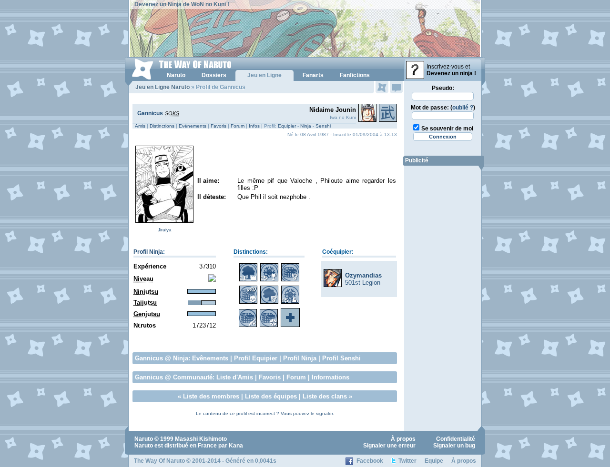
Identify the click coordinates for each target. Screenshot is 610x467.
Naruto (143, 439)
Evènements (192, 126)
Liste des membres (211, 396)
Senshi (323, 126)
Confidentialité (455, 439)
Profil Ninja (148, 251)
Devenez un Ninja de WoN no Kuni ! (181, 4)
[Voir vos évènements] (382, 87)
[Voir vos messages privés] (396, 87)
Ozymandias (363, 275)
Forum (237, 126)
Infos (254, 126)
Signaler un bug (454, 445)
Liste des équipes (271, 396)
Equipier (287, 126)
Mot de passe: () (443, 107)
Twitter (407, 460)
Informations (330, 377)
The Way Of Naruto (159, 460)
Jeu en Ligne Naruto (162, 87)
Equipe (434, 460)
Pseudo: (443, 88)
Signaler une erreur (389, 445)
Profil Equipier (255, 358)
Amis (140, 126)
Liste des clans (325, 396)
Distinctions (162, 126)
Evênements (210, 358)
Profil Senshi (341, 358)
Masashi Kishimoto (201, 439)
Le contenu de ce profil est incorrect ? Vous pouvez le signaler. (265, 413)
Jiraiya (165, 229)
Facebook (369, 460)
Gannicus (150, 113)
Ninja (305, 126)
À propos (403, 439)
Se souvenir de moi (447, 128)
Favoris (218, 126)
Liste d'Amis (234, 377)
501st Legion (362, 282)
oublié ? (462, 107)
